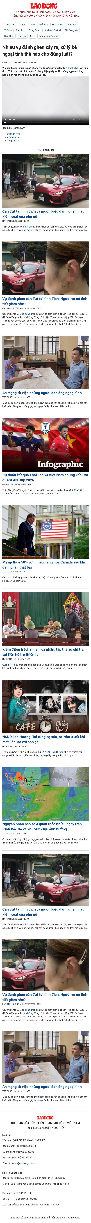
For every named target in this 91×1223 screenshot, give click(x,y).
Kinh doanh (57, 24)
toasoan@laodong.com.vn (22, 1163)
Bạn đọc (20, 30)
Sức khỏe (9, 36)
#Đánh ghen (13, 137)
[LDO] (45, 181)
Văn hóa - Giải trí (52, 30)
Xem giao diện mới (48, 36)
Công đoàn (34, 30)
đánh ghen (73, 68)
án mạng (38, 406)
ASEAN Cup (78, 490)
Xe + (32, 36)
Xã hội (21, 24)
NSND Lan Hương (54, 752)
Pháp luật (72, 24)
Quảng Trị (7, 664)
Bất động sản (71, 30)
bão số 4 (49, 839)
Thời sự (8, 30)
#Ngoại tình (13, 140)
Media (31, 24)
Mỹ (29, 577)
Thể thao (43, 24)
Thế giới (22, 36)
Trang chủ (9, 24)
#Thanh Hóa (13, 133)
